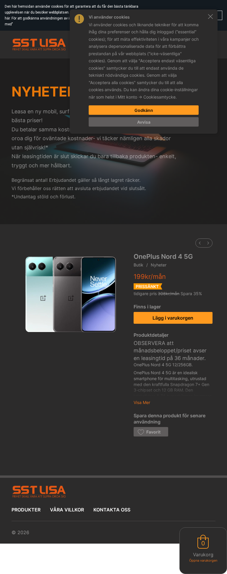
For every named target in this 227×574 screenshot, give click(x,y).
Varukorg (203, 554)
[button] (151, 431)
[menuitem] (200, 243)
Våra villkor (67, 510)
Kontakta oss (111, 510)
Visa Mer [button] (142, 402)
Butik (138, 264)
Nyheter (158, 264)
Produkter (26, 510)
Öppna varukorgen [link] (203, 560)
